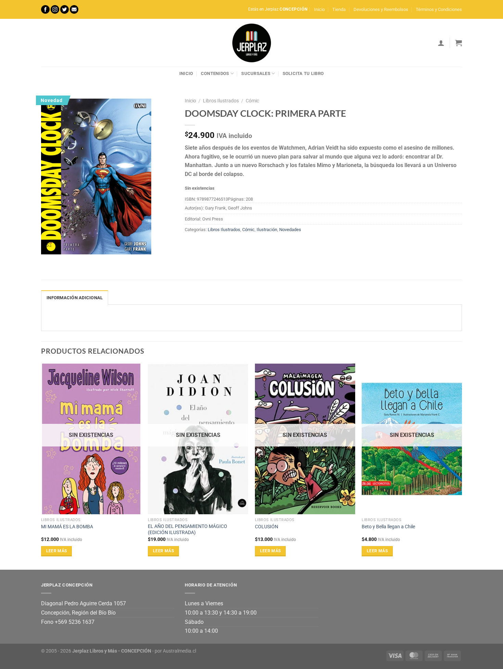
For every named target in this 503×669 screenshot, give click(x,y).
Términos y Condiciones (439, 9)
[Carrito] (458, 42)
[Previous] (41, 466)
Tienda (339, 9)
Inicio (319, 9)
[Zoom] (50, 250)
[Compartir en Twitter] (203, 245)
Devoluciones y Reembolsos (380, 9)
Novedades (290, 229)
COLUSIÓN (266, 527)
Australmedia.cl (179, 651)
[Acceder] (441, 42)
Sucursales (255, 73)
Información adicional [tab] (75, 297)
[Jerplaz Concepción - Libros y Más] (251, 43)
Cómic (252, 100)
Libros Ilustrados (221, 100)
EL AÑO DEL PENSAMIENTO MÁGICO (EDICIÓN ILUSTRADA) (187, 529)
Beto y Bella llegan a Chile (388, 527)
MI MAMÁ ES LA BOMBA (67, 527)
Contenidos (215, 73)
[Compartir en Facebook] (191, 245)
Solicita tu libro (303, 73)
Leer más (56, 550)
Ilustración (267, 229)
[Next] (461, 466)
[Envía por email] (215, 245)
